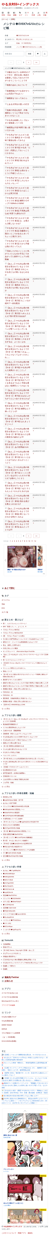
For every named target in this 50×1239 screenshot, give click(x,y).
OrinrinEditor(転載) (9, 1041)
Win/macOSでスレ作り (10, 1001)
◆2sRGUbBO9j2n (9, 874)
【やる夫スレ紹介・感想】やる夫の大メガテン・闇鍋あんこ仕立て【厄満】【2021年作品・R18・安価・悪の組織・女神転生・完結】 (25, 1092)
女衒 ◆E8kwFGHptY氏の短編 (13, 856)
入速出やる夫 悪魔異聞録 (12, 731)
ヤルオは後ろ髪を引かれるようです (15, 749)
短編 (18, 43)
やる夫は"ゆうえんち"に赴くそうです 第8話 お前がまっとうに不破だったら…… (17, 170)
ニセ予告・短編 (8, 782)
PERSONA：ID (8, 692)
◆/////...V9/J (7, 923)
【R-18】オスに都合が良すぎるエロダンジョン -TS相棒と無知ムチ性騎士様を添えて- (25, 675)
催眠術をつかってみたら (17, 98)
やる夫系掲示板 (7, 1021)
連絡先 (30, 1233)
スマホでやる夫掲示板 (10, 997)
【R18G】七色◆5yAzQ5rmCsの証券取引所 (17, 844)
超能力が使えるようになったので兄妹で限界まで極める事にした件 (25, 683)
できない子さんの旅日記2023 (13, 633)
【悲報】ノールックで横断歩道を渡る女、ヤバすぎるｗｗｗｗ (24, 1055)
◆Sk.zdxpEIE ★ (8, 917)
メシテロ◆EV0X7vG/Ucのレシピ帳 (29, 47)
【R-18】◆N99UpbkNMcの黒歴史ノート (17, 831)
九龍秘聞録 (6, 944)
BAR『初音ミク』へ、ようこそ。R (14, 627)
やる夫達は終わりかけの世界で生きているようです (20, 737)
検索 (29, 54)
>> (36, 62)
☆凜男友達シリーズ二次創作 (13, 819)
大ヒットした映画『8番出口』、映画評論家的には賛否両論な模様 (24, 1064)
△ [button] (44, 54)
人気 (39, 15)
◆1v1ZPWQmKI (8, 905)
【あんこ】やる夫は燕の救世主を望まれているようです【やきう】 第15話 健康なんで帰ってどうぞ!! (17, 407)
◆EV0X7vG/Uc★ (22, 35)
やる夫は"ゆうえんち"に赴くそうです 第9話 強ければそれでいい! (17, 160)
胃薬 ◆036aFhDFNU (10, 895)
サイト (27, 13)
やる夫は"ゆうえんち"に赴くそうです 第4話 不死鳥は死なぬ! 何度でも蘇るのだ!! (17, 211)
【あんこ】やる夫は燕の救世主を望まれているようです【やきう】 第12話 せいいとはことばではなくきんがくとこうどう (17, 457)
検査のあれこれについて (17, 85)
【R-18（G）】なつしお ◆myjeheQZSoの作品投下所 (21, 822)
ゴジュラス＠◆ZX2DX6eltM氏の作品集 (16, 806)
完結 (3, 604)
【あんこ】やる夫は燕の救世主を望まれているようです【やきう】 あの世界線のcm (17, 444)
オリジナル (6, 600)
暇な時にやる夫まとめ (24, 39)
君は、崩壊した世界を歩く (12, 645)
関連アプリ (22, 1233)
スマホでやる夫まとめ (10, 993)
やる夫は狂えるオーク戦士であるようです (17, 740)
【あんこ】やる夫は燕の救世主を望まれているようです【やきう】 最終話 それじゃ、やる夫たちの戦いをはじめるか (17, 269)
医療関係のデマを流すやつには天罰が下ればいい (17, 92)
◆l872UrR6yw (7, 926)
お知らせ (9, 980)
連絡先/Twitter (11, 977)
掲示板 (45, 13)
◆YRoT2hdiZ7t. (8, 886)
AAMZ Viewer (7, 1025)
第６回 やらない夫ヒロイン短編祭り (16, 841)
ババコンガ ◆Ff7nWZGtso (12, 920)
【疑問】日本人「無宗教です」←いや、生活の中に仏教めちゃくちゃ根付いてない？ (25, 1074)
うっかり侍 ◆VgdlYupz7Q (12, 930)
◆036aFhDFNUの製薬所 (11, 813)
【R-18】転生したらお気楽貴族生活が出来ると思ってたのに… (24, 759)
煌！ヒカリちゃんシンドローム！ (14, 660)
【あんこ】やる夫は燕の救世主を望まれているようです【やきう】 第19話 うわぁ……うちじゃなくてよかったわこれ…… (17, 352)
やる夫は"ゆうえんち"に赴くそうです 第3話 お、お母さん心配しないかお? (17, 221)
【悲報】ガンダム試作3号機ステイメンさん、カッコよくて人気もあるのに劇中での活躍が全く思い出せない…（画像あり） (24, 1079)
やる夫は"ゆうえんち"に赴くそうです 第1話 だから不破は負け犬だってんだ (17, 244)
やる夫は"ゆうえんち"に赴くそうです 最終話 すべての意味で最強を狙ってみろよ (17, 137)
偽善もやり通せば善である (12, 743)
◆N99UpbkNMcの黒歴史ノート (14, 809)
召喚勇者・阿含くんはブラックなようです (17, 734)
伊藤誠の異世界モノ (10, 956)
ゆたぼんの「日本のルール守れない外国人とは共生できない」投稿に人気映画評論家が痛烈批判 (25, 1059)
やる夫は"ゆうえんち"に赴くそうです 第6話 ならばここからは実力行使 (17, 190)
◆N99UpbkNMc (8, 877)
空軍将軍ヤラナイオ (10, 776)
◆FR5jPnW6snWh (9, 911)
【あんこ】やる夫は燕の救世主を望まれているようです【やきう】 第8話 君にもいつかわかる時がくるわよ (17, 512)
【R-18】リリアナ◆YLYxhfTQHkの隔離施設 (18, 837)
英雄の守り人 (7, 947)
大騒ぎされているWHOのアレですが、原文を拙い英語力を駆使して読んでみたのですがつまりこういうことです (17, 76)
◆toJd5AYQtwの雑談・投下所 (13, 800)
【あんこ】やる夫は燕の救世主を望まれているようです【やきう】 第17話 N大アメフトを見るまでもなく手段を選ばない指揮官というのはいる (17, 380)
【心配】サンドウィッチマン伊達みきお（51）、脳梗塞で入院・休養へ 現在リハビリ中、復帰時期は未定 (25, 1069)
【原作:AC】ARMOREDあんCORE (14, 705)
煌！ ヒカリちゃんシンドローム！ (15, 623)
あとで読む (10, 588)
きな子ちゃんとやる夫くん (12, 953)
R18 (3, 608)
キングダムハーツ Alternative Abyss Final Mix (19, 651)
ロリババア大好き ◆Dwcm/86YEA (14, 914)
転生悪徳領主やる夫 (10, 770)
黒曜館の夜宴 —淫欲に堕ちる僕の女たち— (17, 689)
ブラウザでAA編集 (8, 1005)
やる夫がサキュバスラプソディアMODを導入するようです (23, 963)
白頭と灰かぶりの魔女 (10, 648)
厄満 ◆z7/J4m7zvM (9, 908)
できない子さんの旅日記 (11, 630)
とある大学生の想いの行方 (18, 104)
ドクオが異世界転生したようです (14, 727)
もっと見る (6, 708)
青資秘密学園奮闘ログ (10, 724)
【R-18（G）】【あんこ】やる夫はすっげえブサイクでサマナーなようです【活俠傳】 (25, 720)
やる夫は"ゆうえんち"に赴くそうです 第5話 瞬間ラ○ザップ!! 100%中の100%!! (17, 201)
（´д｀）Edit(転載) (8, 1037)
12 (35, 541)
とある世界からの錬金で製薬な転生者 (16, 779)
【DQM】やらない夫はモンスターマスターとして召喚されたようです (25, 664)
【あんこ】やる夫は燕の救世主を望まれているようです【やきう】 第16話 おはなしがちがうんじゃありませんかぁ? (17, 394)
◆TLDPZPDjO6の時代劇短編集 (13, 816)
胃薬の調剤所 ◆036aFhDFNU (13, 834)
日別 (3, 15)
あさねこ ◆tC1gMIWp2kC (12, 870)
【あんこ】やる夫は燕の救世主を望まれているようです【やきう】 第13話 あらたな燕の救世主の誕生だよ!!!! (17, 432)
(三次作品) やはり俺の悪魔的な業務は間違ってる (19, 960)
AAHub (4, 1029)
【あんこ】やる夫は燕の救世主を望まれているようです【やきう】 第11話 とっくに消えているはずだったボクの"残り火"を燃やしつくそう (17, 473)
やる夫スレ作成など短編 (11, 752)
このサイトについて (9, 1233)
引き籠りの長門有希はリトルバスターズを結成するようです (23, 639)
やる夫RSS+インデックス (20, 4)
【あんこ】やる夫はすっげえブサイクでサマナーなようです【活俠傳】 (25, 656)
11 (32, 541)
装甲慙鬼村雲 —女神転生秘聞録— (14, 773)
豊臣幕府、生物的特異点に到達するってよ (17, 698)
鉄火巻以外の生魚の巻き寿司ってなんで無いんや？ (21, 1096)
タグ (20, 15)
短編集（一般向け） (10, 966)
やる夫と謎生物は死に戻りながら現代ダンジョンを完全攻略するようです (25, 763)
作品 (9, 15)
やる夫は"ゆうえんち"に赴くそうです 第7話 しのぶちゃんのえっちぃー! (17, 180)
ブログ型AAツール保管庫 (11, 1033)
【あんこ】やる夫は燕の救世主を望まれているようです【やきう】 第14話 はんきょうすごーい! (17, 420)
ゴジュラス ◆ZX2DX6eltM (11, 898)
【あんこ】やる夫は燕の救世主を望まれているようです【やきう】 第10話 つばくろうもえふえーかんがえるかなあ (17, 487)
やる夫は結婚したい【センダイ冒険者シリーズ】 (17, 121)
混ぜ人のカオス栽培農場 (11, 825)
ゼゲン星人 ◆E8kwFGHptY (12, 902)
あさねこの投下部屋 (10, 803)
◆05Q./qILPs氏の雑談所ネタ (12, 847)
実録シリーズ (7, 671)
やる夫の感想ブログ (9, 1017)
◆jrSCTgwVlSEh (8, 883)
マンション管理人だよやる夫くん (14, 668)
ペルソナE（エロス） (10, 755)
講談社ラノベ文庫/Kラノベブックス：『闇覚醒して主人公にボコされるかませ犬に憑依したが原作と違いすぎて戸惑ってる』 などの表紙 (25, 1085)
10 (29, 541)
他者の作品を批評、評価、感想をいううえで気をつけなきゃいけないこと (17, 113)
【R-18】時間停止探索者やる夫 (13, 746)
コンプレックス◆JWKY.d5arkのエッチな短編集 (19, 850)
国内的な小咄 (7, 797)
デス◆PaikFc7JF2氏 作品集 (12, 853)
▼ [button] (38, 54)
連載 (14, 15)
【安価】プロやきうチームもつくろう (16, 767)
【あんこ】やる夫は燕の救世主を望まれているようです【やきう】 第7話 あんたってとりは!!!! (17, 525)
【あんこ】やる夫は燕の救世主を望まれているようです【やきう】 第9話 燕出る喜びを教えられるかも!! (17, 499)
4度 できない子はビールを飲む (14, 636)
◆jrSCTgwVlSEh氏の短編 (11, 828)
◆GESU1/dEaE (8, 880)
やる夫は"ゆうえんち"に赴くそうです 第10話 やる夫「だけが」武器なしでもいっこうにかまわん (17, 148)
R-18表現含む (27, 43)
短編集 (5, 969)
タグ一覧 (5, 612)
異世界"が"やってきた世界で (12, 680)
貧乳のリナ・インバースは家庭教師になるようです (20, 642)
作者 (33, 15)
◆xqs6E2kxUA (8, 892)
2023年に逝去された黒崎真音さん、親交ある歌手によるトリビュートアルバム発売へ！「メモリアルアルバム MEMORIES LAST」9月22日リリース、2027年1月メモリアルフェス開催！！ (25, 1101)
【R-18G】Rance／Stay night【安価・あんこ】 (19, 950)
